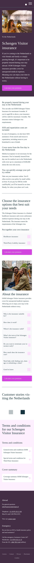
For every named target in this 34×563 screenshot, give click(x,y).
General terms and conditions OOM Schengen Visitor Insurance (15, 451)
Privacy (19, 554)
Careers (4, 554)
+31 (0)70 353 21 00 (15, 511)
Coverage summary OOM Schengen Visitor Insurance (15, 478)
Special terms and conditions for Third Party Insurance (14, 459)
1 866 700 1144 (15, 542)
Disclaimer (27, 554)
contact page (12, 519)
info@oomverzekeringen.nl (10, 507)
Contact (11, 554)
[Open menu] (30, 3)
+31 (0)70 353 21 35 (16, 540)
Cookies (17, 558)
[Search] (26, 4)
